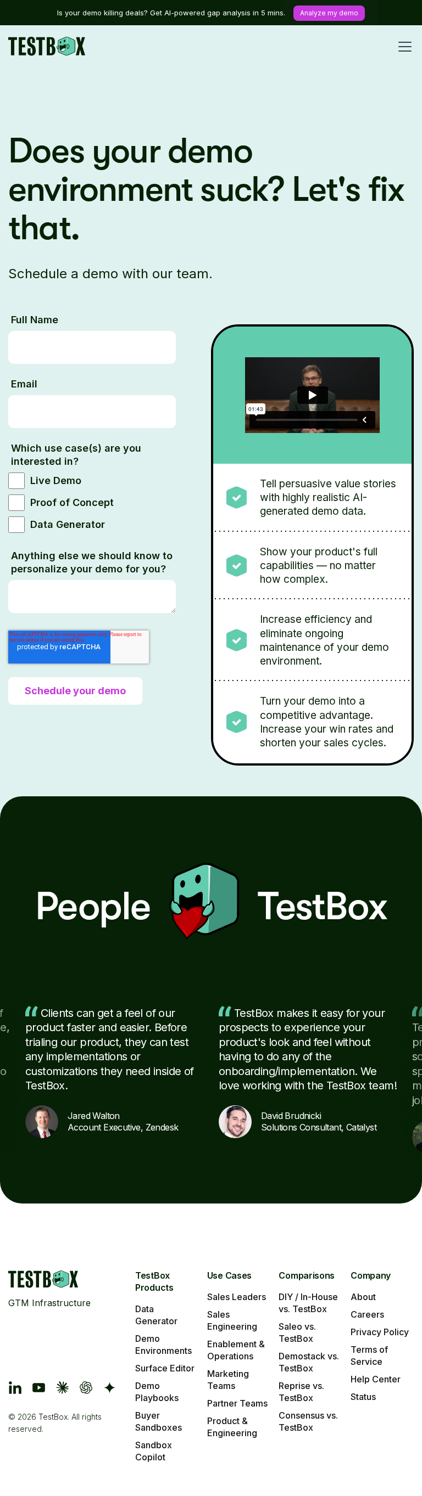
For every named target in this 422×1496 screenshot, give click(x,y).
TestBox (53, 1416)
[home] (46, 46)
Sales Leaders (236, 1296)
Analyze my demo (329, 13)
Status (363, 1396)
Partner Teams (237, 1403)
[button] (403, 46)
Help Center (376, 1379)
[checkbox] (92, 504)
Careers (367, 1314)
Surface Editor (165, 1368)
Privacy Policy (380, 1331)
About (363, 1296)
